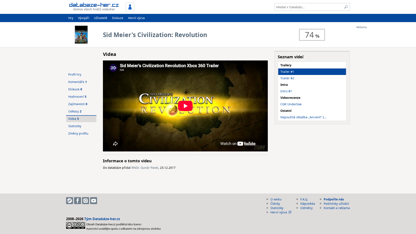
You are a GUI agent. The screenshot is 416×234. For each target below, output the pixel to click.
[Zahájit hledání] (346, 6)
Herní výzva (136, 18)
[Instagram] (85, 200)
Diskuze (117, 18)
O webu (276, 199)
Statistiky (74, 126)
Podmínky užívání (336, 204)
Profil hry (74, 74)
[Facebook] (77, 200)
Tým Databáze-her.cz (102, 218)
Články (275, 204)
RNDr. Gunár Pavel (145, 168)
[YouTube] (93, 200)
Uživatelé (100, 18)
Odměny (306, 208)
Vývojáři (83, 18)
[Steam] (69, 200)
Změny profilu (78, 133)
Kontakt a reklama (337, 208)
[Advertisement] (373, 94)
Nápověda (307, 204)
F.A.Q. (304, 199)
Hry (70, 18)
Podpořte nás (334, 199)
